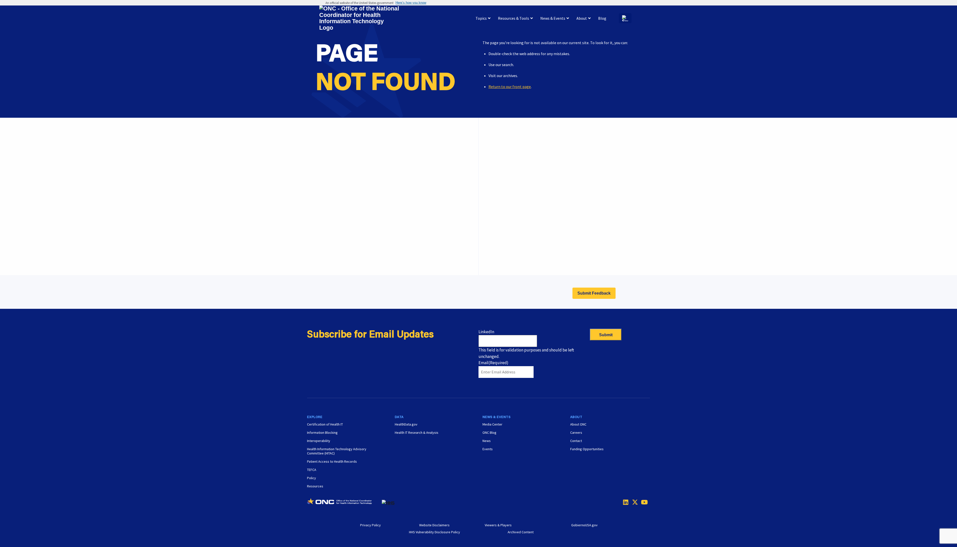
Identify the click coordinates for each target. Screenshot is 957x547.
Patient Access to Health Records (332, 461)
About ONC (578, 424)
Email (493, 362)
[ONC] (344, 503)
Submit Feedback (594, 293)
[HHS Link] (388, 503)
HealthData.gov (406, 424)
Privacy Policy (370, 525)
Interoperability (318, 440)
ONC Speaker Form (510, 172)
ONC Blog (489, 432)
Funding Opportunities (513, 259)
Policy (311, 478)
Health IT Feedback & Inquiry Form (523, 159)
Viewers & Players (498, 525)
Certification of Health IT (325, 424)
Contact (576, 440)
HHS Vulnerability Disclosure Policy (434, 532)
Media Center (492, 424)
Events (499, 247)
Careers (500, 234)
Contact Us (503, 184)
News (486, 440)
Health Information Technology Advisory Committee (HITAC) (336, 451)
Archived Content (521, 532)
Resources (315, 486)
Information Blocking (322, 432)
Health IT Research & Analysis (416, 432)
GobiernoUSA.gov (584, 525)
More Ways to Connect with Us (383, 169)
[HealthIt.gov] (359, 18)
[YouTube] (642, 502)
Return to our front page (509, 86)
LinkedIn (486, 331)
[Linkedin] (624, 502)
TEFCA (311, 469)
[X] (633, 502)
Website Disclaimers (434, 525)
